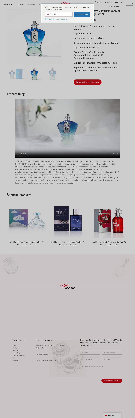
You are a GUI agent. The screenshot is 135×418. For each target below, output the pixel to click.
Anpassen (19, 4)
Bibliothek (119, 2)
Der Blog (108, 2)
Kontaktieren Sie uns (115, 7)
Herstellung (31, 4)
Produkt (7, 4)
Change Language (82, 14)
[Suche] (132, 4)
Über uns (98, 2)
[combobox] (82, 359)
